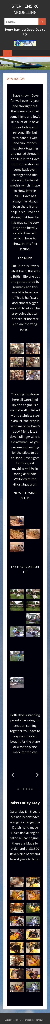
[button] (12, 775)
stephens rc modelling (25, 9)
